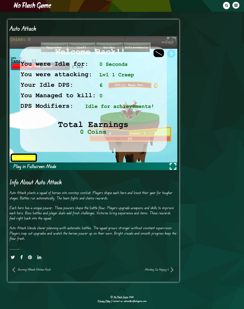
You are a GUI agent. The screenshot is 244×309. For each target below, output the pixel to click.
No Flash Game (121, 296)
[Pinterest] (31, 257)
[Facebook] (22, 257)
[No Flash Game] (32, 7)
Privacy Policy (104, 300)
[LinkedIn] (40, 257)
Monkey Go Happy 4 (133, 269)
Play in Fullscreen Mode (34, 166)
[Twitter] (14, 257)
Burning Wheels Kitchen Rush (34, 269)
